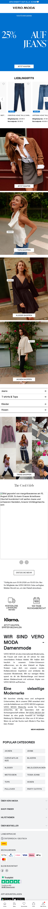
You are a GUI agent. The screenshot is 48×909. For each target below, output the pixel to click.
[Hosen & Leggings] (24, 411)
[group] (11, 102)
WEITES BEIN (10, 775)
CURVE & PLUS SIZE (11, 759)
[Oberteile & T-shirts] (24, 239)
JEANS (30, 751)
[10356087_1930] (24, 273)
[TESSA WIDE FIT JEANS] (24, 448)
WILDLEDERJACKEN (35, 768)
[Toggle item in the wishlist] (21, 84)
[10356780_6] (24, 208)
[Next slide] (45, 99)
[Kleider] (24, 304)
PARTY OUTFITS (34, 789)
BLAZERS (31, 758)
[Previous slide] (2, 99)
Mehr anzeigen (37, 729)
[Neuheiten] (24, 159)
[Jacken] (24, 368)
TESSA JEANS (33, 775)
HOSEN (30, 782)
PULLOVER (10, 789)
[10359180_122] (24, 337)
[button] (11, 97)
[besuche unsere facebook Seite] (2, 871)
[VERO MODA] (24, 8)
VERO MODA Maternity (15, 707)
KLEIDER (9, 768)
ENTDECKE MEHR (24, 573)
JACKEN (8, 751)
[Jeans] (24, 42)
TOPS (7, 782)
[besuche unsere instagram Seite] (6, 871)
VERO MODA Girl (36, 713)
